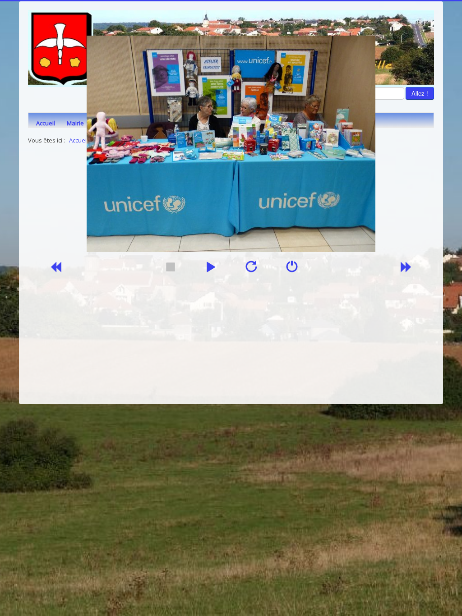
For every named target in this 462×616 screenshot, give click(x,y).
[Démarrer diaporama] (211, 270)
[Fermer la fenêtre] (292, 270)
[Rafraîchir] (251, 270)
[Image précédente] (55, 270)
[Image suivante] (406, 270)
